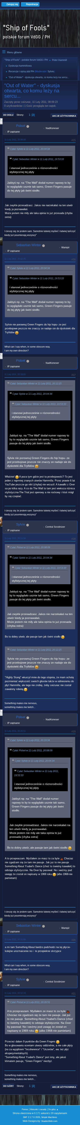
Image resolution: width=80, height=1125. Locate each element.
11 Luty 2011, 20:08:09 (15, 139)
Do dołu (8, 115)
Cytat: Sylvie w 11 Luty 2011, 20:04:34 (30, 149)
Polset (20, 126)
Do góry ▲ (53, 1109)
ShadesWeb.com (49, 1121)
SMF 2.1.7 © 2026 (31, 1117)
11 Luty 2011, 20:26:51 (15, 731)
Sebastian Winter (28, 245)
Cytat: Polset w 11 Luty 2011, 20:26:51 (30, 1002)
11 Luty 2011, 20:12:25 (15, 259)
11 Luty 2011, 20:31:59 (15, 939)
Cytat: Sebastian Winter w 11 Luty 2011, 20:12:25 (36, 383)
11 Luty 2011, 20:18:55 (15, 374)
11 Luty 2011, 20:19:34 (15, 538)
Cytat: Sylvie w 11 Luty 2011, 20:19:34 (30, 740)
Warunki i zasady (38, 1109)
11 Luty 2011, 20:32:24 (15, 993)
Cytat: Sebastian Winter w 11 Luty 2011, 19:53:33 (38, 159)
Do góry (8, 1086)
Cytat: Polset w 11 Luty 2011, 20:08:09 (30, 547)
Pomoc (25, 1109)
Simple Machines (49, 1117)
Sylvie (51, 71)
